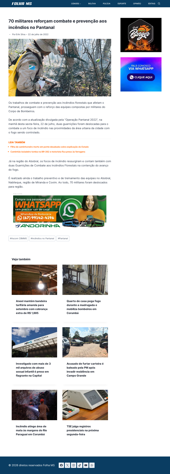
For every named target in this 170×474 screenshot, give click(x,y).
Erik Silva (20, 34)
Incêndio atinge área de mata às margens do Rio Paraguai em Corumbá (31, 430)
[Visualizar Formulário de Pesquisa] (159, 3)
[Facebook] (61, 465)
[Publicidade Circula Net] (141, 90)
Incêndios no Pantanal (42, 238)
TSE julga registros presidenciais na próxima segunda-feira (83, 430)
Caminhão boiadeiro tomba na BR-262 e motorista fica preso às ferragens (47, 151)
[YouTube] (85, 465)
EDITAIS (151, 3)
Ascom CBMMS (18, 238)
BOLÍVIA (92, 3)
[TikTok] (79, 465)
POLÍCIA (106, 3)
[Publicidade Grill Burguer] (141, 51)
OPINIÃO (137, 3)
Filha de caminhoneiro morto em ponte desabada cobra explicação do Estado (49, 146)
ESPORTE (122, 3)
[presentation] (34, 280)
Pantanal (63, 238)
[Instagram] (73, 465)
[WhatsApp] (92, 465)
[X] (67, 465)
